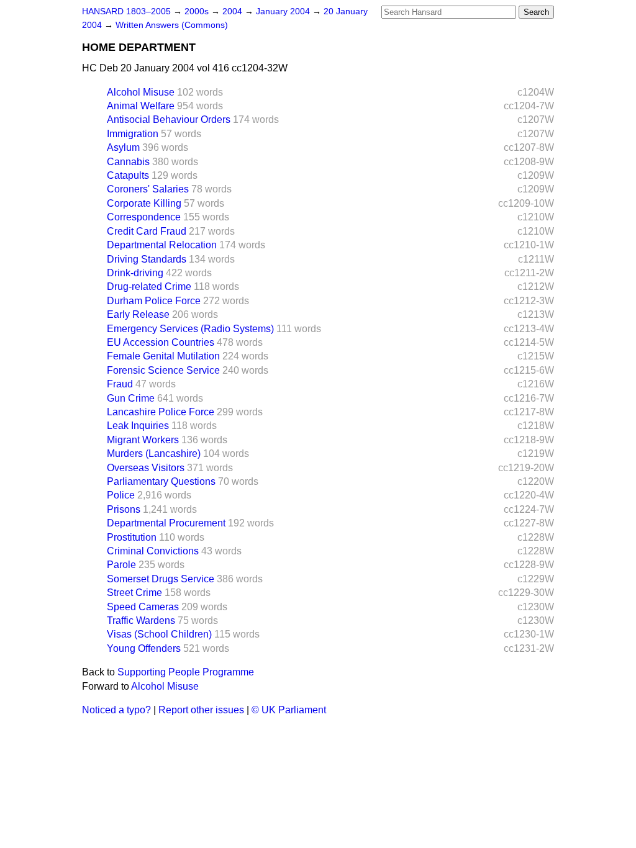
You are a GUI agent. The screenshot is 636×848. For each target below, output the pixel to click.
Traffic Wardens (141, 620)
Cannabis (128, 161)
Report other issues (201, 710)
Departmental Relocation (162, 245)
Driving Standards (146, 259)
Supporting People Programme (185, 672)
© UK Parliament (289, 710)
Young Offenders (144, 648)
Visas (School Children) (159, 634)
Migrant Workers (143, 440)
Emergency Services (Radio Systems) (190, 328)
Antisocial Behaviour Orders (168, 119)
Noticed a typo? (116, 710)
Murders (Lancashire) (154, 453)
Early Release (138, 314)
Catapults (128, 175)
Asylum (123, 147)
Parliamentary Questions (161, 481)
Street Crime (134, 592)
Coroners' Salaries (148, 189)
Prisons (123, 509)
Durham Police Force (154, 300)
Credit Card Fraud (146, 231)
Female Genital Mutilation (163, 356)
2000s (197, 11)
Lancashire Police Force (160, 412)
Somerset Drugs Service (160, 579)
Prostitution (132, 537)
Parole (121, 564)
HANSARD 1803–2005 (126, 11)
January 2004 (284, 11)
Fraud (120, 384)
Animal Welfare (141, 106)
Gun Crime (131, 398)
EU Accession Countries (160, 342)
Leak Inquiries (138, 425)
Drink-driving (135, 273)
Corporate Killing (144, 203)
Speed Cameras (143, 607)
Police (121, 495)
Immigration (132, 134)
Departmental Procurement (166, 523)
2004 (233, 11)
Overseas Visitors (145, 467)
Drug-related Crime (149, 286)
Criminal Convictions (153, 551)
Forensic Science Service (163, 370)
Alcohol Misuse (141, 92)
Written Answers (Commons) (172, 25)
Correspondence (144, 217)
